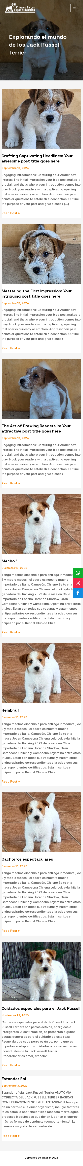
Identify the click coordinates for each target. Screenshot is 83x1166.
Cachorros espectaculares (27, 859)
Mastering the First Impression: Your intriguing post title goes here (37, 293)
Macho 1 (10, 561)
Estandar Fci (14, 1078)
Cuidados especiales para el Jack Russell (41, 1008)
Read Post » (11, 213)
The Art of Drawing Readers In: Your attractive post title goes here (36, 428)
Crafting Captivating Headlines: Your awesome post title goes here (37, 158)
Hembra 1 (10, 710)
